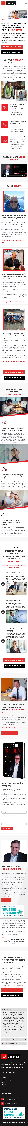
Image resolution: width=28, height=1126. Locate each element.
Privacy (3, 1089)
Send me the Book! (7, 828)
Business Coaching (6, 1080)
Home (2, 1075)
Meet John (3, 1077)
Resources (4, 1084)
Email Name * (6, 816)
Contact (3, 1086)
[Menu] (26, 3)
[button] (14, 1009)
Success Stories (5, 1082)
